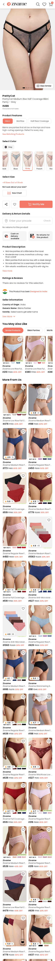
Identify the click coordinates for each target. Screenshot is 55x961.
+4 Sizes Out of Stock (12, 182)
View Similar (45, 86)
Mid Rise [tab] (20, 121)
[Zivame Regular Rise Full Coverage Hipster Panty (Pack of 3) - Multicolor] (40, 444)
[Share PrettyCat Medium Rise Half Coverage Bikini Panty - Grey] (6, 204)
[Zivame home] (17, 4)
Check (47, 220)
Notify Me (38, 204)
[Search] (37, 4)
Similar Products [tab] (12, 330)
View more (7, 271)
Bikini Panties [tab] (34, 330)
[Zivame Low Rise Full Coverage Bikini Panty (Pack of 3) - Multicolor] (35, 349)
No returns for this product (43, 236)
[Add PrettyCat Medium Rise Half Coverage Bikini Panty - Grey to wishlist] (14, 204)
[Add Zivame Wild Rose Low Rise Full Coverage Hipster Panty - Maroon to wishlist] (48, 741)
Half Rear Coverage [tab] (40, 121)
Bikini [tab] (7, 121)
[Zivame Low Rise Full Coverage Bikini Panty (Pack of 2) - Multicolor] (12, 349)
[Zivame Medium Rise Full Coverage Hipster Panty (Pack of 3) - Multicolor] (15, 842)
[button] (4, 4)
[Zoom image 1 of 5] (27, 49)
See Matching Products (13, 134)
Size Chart (17, 193)
